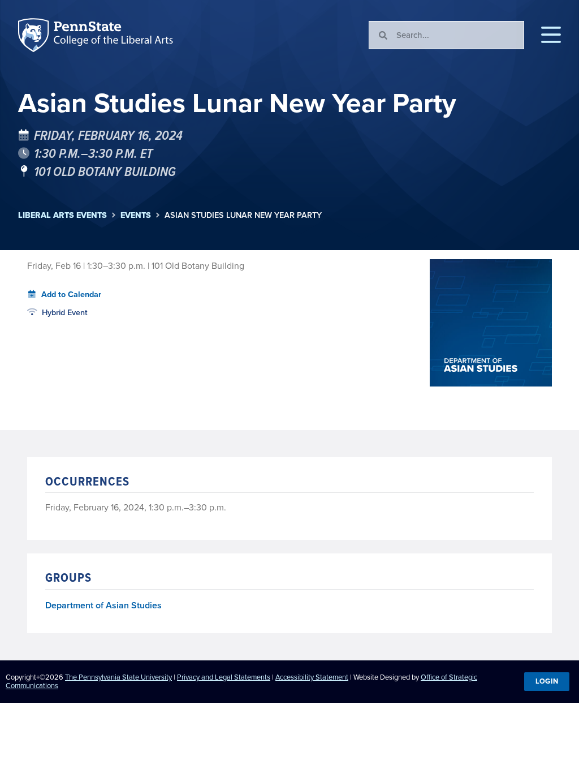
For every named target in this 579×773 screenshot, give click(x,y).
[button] (551, 35)
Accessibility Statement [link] (311, 677)
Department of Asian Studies (103, 606)
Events (135, 215)
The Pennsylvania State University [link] (118, 677)
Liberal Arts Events (62, 215)
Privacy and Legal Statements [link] (223, 677)
